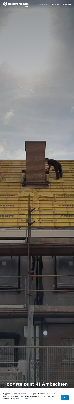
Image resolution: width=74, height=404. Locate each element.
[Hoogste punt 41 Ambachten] (16, 4)
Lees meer (24, 399)
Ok (65, 398)
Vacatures (56, 4)
